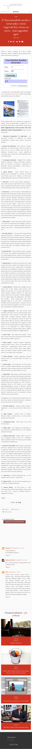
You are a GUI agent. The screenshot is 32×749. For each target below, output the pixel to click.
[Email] (23, 42)
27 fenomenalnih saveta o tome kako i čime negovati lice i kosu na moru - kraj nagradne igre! (16, 27)
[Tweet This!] (11, 42)
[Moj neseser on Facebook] (1, 11)
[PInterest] (20, 42)
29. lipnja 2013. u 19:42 (21, 560)
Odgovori (7, 555)
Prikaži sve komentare (14, 522)
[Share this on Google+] (14, 42)
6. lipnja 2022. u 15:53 (14, 572)
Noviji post (6, 509)
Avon (16, 16)
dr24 (6, 572)
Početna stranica (7, 511)
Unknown (8, 548)
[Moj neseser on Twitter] (3, 11)
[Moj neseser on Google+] (5, 11)
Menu (17, 11)
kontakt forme (14, 94)
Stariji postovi (16, 509)
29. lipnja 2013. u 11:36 (17, 548)
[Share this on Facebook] (9, 42)
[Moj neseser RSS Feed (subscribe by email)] (7, 11)
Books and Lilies (9, 560)
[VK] (17, 42)
